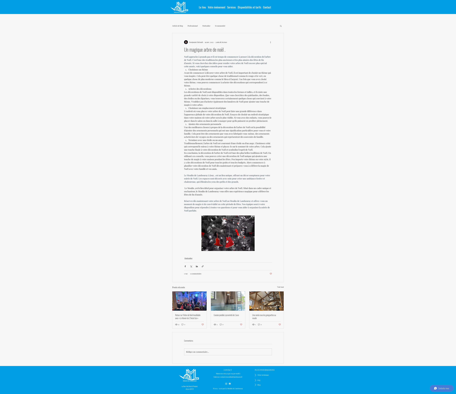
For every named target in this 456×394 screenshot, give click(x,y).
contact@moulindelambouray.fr (231, 377)
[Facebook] (230, 383)
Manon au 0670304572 (223, 374)
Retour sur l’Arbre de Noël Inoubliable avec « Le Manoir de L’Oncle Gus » (187, 317)
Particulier (206, 26)
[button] (216, 6)
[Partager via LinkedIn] (197, 266)
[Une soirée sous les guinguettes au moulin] (266, 301)
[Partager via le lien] (203, 266)
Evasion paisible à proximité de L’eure (226, 315)
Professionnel (193, 26)
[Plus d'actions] (270, 42)
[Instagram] (226, 383)
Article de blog (177, 26)
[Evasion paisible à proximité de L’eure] (228, 301)
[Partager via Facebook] (185, 266)
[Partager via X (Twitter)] (191, 266)
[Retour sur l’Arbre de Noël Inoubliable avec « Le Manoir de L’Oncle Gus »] (189, 301)
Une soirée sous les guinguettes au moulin (264, 317)
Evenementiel (220, 26)
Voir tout (280, 287)
